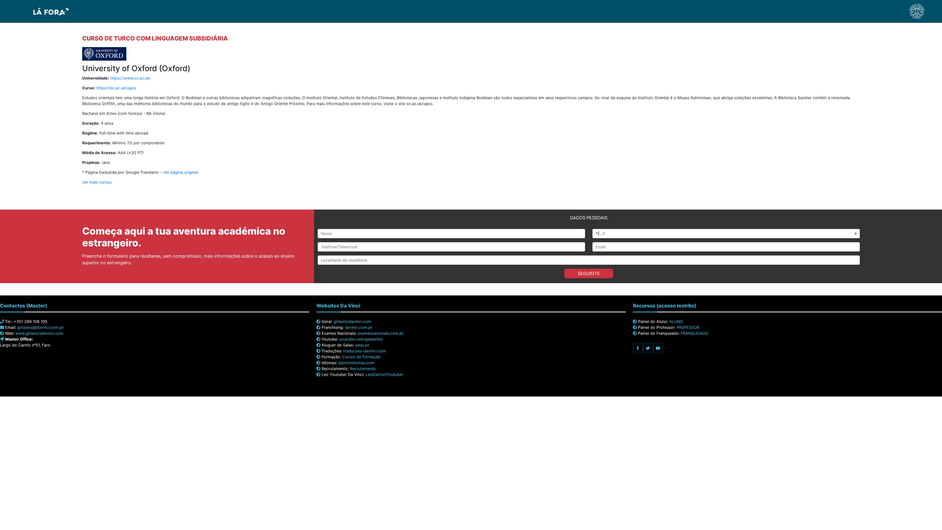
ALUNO (676, 321)
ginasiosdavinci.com (352, 321)
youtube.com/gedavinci (361, 339)
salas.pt (362, 345)
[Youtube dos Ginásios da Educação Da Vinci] (658, 348)
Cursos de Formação (361, 356)
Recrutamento (363, 368)
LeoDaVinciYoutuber (384, 374)
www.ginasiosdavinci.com (39, 333)
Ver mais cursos (97, 182)
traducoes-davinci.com (364, 350)
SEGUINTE (589, 273)
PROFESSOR (688, 327)
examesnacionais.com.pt (380, 333)
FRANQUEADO (694, 333)
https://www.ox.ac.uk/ (130, 78)
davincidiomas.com (356, 362)
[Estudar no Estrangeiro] (37, 11)
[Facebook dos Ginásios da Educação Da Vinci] (638, 348)
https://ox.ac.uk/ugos (116, 87)
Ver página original (180, 172)
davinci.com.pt (358, 327)
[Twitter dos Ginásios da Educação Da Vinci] (648, 348)
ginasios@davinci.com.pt (40, 327)
